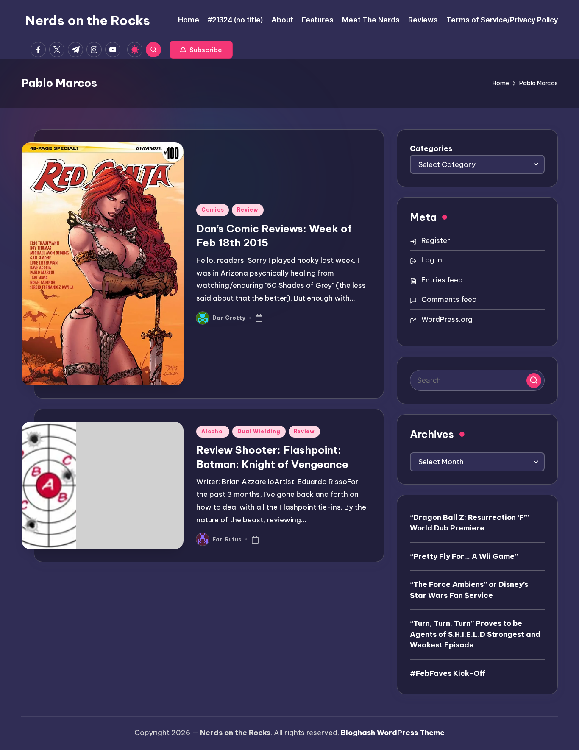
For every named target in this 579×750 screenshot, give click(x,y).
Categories (431, 148)
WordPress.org (447, 319)
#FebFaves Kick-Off (447, 673)
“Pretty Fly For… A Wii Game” (464, 556)
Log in (431, 260)
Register (435, 240)
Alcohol (212, 431)
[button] (201, 50)
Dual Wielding (258, 431)
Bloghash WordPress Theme (393, 732)
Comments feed (449, 299)
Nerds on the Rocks (87, 20)
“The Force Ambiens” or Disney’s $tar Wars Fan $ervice (469, 590)
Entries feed (442, 279)
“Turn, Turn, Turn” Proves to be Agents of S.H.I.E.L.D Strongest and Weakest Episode (475, 634)
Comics (212, 209)
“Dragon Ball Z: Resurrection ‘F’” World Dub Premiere (469, 523)
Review (247, 209)
